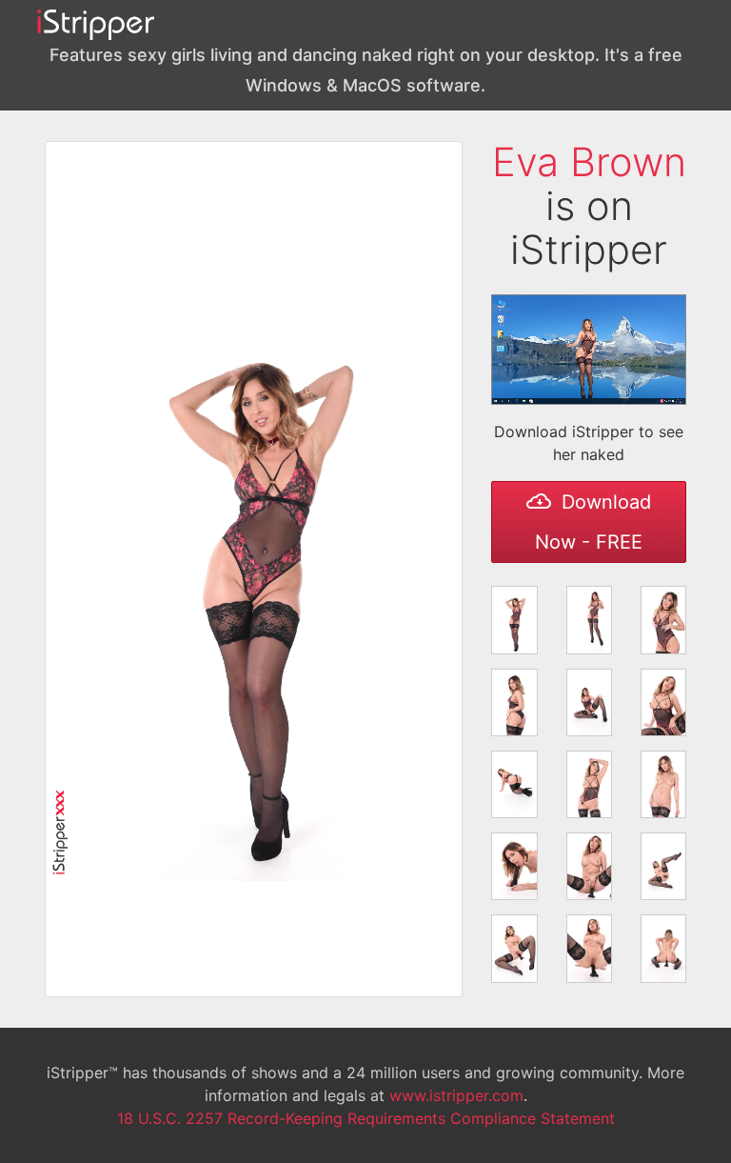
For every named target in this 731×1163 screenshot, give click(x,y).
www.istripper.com (456, 1095)
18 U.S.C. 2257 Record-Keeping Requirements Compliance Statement (366, 1118)
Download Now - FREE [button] (593, 522)
